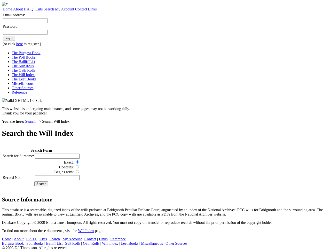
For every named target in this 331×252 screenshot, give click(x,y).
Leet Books (129, 243)
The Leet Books (24, 79)
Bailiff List (54, 243)
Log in (9, 38)
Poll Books (34, 243)
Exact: (69, 162)
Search (49, 9)
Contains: (66, 167)
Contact (81, 9)
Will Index (86, 231)
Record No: (12, 177)
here (19, 44)
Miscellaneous (22, 83)
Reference (19, 92)
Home (7, 9)
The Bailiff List (23, 62)
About (18, 9)
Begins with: (64, 172)
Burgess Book (13, 243)
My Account (64, 9)
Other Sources (22, 88)
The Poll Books (24, 57)
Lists (39, 9)
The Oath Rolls (23, 70)
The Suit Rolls (23, 66)
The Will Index (23, 75)
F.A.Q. (29, 9)
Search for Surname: (18, 156)
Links (92, 9)
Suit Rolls (72, 243)
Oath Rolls (91, 243)
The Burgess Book (26, 53)
